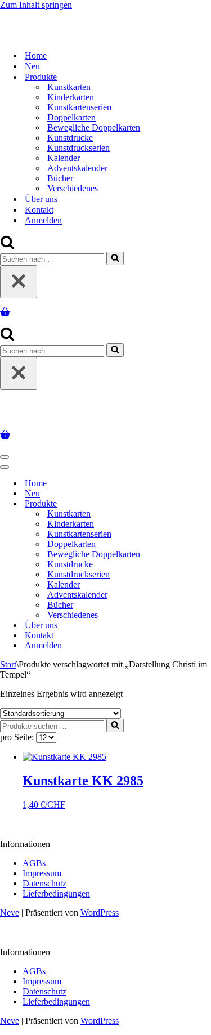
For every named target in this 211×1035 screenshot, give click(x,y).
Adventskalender (77, 168)
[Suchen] (7, 246)
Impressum (42, 873)
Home (36, 55)
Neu (32, 66)
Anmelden (43, 220)
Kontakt (39, 209)
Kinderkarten (70, 97)
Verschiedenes (72, 188)
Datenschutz (44, 883)
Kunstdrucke (70, 137)
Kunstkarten (69, 87)
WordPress (99, 912)
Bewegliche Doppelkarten (93, 127)
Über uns (41, 199)
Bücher (60, 178)
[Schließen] (18, 281)
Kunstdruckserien (78, 148)
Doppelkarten (71, 117)
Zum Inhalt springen (36, 5)
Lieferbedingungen (56, 893)
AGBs (34, 863)
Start (8, 664)
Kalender (63, 158)
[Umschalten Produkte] (197, 504)
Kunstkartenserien (79, 107)
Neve (9, 912)
